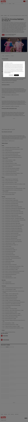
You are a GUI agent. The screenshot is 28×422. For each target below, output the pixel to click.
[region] (14, 69)
